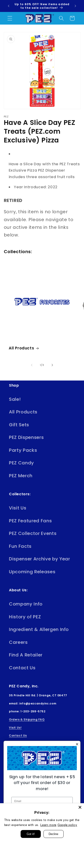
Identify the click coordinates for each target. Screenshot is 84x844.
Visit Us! (15, 727)
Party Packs (23, 450)
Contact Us (22, 668)
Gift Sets (19, 425)
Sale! (15, 399)
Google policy (67, 825)
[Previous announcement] (9, 6)
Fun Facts (20, 546)
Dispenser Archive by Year (39, 559)
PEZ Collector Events (32, 533)
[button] (9, 18)
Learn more (48, 825)
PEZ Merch (20, 475)
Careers (18, 642)
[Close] (80, 807)
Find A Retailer (26, 655)
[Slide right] (52, 365)
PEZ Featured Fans (30, 521)
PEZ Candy (21, 463)
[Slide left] (32, 365)
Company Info (26, 604)
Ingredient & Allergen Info (39, 629)
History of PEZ (25, 617)
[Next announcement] (75, 6)
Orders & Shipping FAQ (27, 719)
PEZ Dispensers (26, 437)
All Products (21, 348)
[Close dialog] (77, 744)
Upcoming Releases (32, 572)
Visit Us (17, 508)
